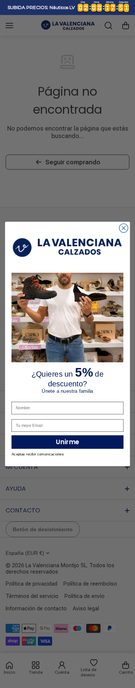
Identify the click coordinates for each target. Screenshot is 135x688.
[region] (67, 7)
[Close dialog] (123, 228)
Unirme (67, 442)
